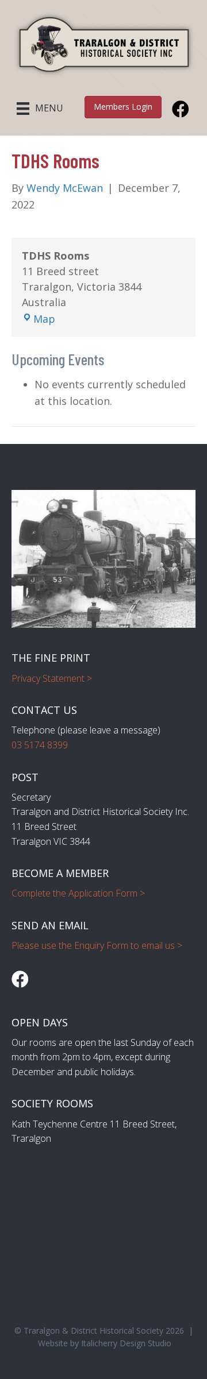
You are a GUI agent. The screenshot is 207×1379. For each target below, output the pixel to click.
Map (44, 319)
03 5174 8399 (40, 745)
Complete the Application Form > (78, 893)
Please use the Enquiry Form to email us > (97, 945)
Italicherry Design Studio (126, 1343)
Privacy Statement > (52, 678)
